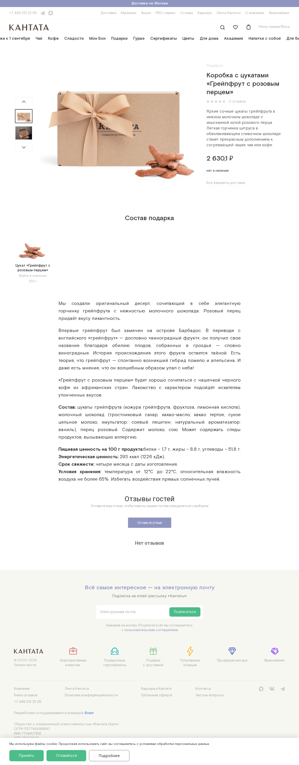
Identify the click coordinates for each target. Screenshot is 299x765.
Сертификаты (163, 38)
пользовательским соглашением (151, 630)
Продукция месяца (232, 660)
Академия (233, 38)
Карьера (205, 13)
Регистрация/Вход (274, 27)
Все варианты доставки (225, 183)
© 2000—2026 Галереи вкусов (25, 662)
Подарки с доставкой (153, 662)
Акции (146, 13)
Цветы (188, 38)
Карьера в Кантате (156, 688)
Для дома (209, 38)
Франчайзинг (279, 13)
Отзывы (186, 13)
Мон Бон (97, 38)
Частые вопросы (210, 695)
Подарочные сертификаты (114, 662)
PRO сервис (166, 13)
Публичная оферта (156, 695)
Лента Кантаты (228, 13)
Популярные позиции (190, 662)
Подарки (119, 38)
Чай (39, 38)
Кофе (53, 38)
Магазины (128, 13)
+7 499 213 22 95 (23, 13)
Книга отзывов (25, 695)
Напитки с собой (265, 38)
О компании (254, 13)
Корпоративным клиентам (73, 662)
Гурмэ (139, 38)
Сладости (74, 38)
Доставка (108, 13)
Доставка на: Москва (149, 3)
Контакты (203, 688)
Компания (21, 688)
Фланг (89, 713)
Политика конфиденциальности (91, 695)
